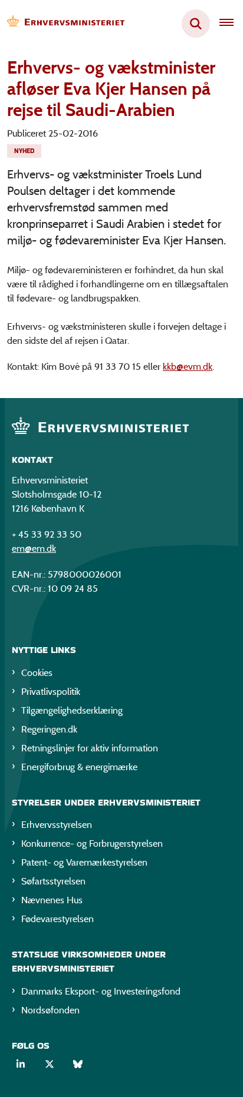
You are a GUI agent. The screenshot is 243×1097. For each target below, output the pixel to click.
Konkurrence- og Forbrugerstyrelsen (92, 843)
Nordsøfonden (50, 1010)
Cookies (36, 672)
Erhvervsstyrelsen (56, 824)
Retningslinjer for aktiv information (89, 748)
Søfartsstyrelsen (53, 881)
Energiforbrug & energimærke (79, 767)
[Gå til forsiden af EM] (62, 23)
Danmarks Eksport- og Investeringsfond (100, 991)
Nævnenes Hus (52, 900)
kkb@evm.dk (187, 366)
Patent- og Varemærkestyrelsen (84, 862)
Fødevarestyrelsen (57, 918)
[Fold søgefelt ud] (196, 23)
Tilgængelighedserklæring (72, 710)
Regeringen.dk (49, 729)
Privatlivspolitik (50, 691)
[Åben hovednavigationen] (231, 23)
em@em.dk (34, 548)
